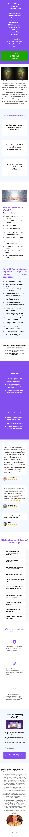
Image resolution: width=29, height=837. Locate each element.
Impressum (8, 832)
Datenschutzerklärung (17, 832)
